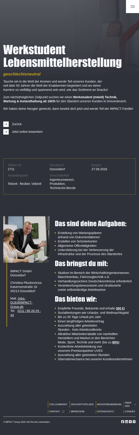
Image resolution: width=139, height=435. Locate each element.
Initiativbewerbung (109, 404)
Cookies (130, 411)
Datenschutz (105, 411)
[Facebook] (123, 422)
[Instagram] (134, 422)
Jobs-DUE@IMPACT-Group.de (21, 302)
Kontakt (54, 411)
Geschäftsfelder (82, 404)
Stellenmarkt (58, 404)
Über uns (128, 404)
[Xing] (130, 422)
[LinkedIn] (127, 422)
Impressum (77, 411)
